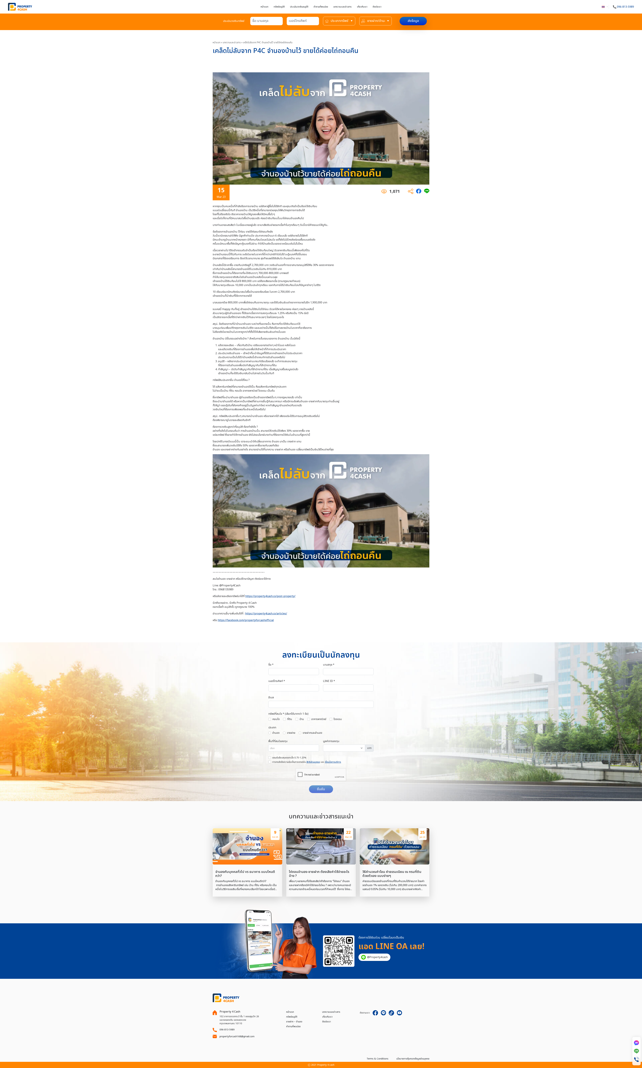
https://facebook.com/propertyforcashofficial (246, 620)
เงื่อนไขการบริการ (333, 762)
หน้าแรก (264, 7)
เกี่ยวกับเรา (362, 7)
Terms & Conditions (377, 1058)
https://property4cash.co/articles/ (266, 614)
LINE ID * (329, 681)
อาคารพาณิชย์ (318, 719)
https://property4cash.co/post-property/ (270, 596)
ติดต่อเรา (377, 7)
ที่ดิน (289, 719)
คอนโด (276, 719)
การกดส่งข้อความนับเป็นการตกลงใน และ (306, 762)
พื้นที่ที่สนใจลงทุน (278, 741)
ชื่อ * (271, 665)
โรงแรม (338, 719)
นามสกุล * (328, 665)
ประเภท (272, 728)
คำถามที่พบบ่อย (321, 7)
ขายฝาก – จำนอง (294, 1021)
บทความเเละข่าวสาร (342, 7)
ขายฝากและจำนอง (312, 733)
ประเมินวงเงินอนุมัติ (299, 7)
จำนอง (276, 733)
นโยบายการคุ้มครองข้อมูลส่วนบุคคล (412, 1058)
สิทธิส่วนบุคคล (313, 762)
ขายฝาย (291, 733)
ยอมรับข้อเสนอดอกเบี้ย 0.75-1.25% (289, 757)
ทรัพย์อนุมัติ (279, 7)
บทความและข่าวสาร (331, 1012)
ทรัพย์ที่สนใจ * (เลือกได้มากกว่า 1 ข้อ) (288, 714)
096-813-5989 (625, 7)
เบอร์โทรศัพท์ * (276, 681)
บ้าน (301, 719)
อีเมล (271, 697)
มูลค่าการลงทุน (331, 741)
